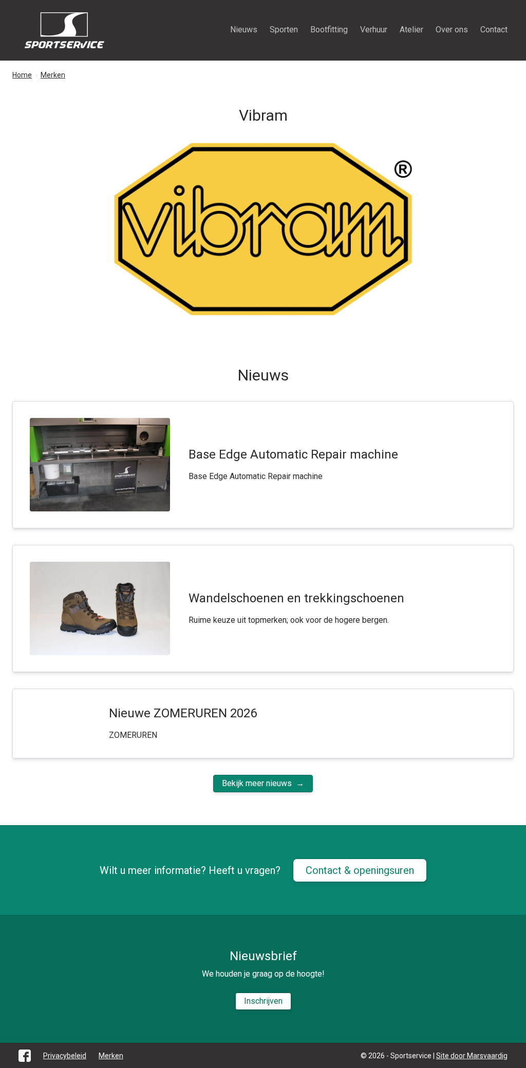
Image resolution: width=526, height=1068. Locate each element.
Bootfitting (329, 29)
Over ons (452, 29)
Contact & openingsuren (360, 870)
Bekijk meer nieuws (257, 783)
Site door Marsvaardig (472, 1056)
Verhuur (373, 29)
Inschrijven (263, 1001)
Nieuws (243, 29)
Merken (111, 1056)
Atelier (411, 29)
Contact (494, 29)
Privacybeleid (64, 1056)
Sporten (284, 29)
